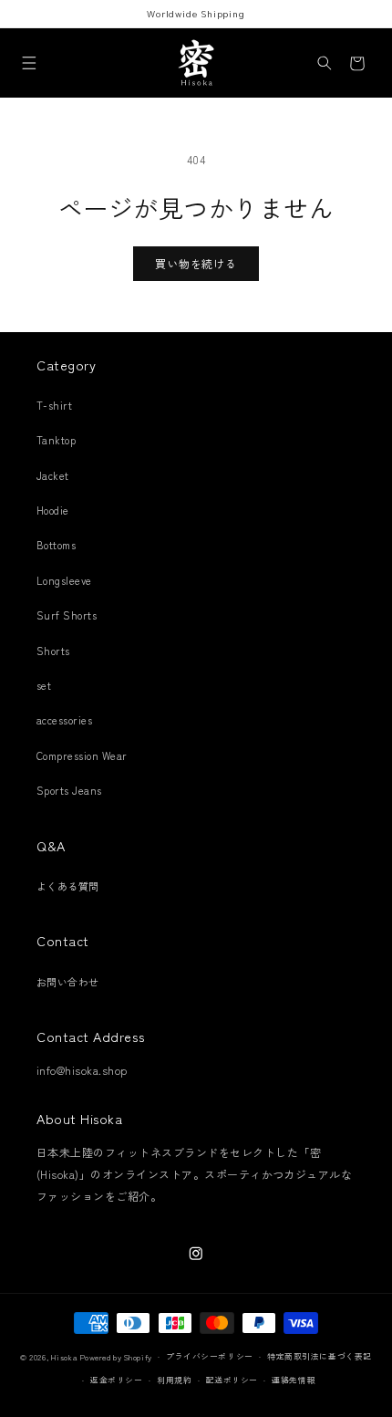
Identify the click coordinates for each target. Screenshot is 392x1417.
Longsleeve (64, 580)
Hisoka (64, 1357)
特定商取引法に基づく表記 (319, 1356)
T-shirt (54, 405)
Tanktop (56, 439)
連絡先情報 (293, 1380)
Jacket (52, 475)
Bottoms (56, 544)
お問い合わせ (67, 981)
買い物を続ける (196, 263)
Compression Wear (82, 755)
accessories (64, 720)
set (43, 685)
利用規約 (174, 1380)
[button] (29, 63)
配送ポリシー (232, 1380)
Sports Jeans (69, 790)
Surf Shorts (66, 615)
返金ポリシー (116, 1380)
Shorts (53, 650)
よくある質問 (67, 886)
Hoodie (52, 510)
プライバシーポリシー (209, 1356)
